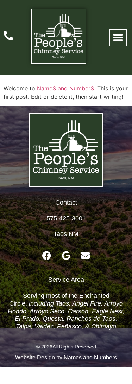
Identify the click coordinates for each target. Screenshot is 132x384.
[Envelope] (85, 255)
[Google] (66, 255)
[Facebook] (47, 255)
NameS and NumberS (65, 88)
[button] (118, 37)
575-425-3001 (66, 218)
